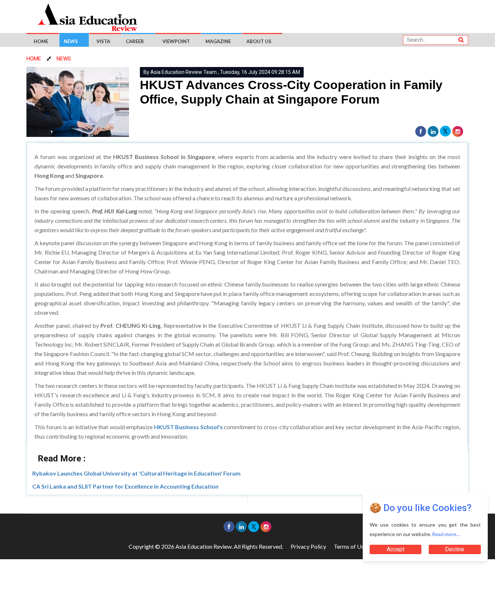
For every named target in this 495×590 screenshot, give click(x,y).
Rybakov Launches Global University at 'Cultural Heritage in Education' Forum (136, 473)
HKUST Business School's (188, 426)
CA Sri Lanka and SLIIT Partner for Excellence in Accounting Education (125, 486)
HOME (33, 58)
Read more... (446, 534)
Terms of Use (350, 546)
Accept (395, 549)
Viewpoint (176, 41)
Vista (103, 41)
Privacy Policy (308, 546)
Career (135, 41)
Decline (455, 549)
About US (258, 41)
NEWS (64, 58)
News (71, 41)
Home (41, 41)
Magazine (218, 41)
